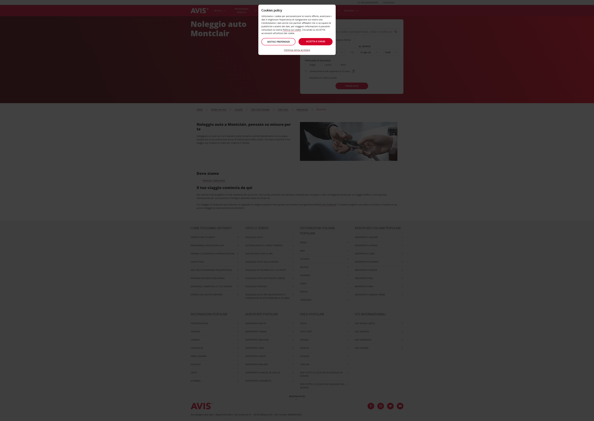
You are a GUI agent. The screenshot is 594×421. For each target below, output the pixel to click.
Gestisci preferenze (278, 41)
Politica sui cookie (292, 29)
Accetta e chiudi (315, 41)
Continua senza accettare (297, 50)
